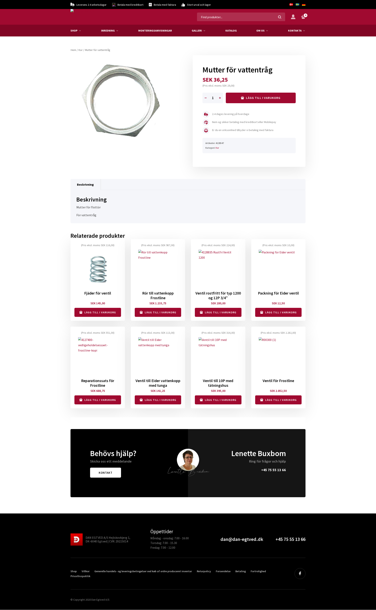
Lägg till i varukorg (263, 98)
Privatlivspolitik (80, 576)
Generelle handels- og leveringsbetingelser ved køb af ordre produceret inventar (143, 571)
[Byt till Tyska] (303, 4)
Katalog (231, 30)
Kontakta (295, 30)
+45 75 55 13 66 (273, 470)
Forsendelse (223, 571)
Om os (260, 30)
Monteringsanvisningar (155, 30)
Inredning (108, 30)
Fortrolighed (258, 571)
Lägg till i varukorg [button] (100, 312)
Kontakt (105, 472)
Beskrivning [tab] (85, 184)
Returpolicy (204, 571)
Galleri (197, 30)
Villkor (85, 571)
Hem (73, 50)
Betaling (240, 571)
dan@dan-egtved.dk (242, 539)
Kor (80, 50)
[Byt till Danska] (291, 4)
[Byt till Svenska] (297, 4)
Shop (74, 30)
